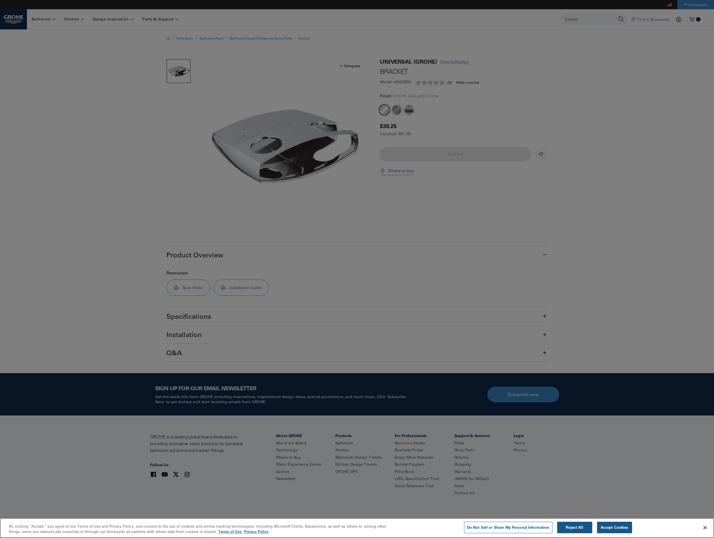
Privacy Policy (256, 532)
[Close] (705, 527)
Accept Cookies (614, 527)
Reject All (574, 527)
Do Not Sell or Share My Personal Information (508, 527)
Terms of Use (230, 532)
